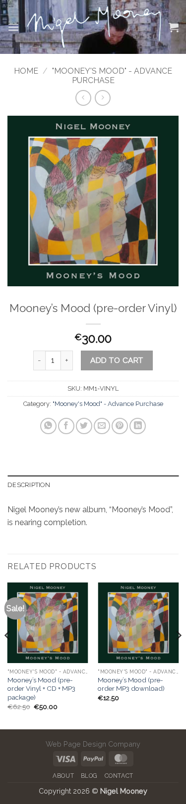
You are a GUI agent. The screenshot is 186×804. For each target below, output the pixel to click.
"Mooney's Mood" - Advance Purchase (112, 75)
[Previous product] (102, 97)
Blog (89, 775)
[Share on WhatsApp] (48, 426)
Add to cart (116, 360)
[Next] (178, 654)
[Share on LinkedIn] (137, 426)
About (63, 775)
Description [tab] (28, 485)
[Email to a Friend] (102, 426)
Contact (119, 775)
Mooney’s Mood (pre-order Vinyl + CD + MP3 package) (41, 688)
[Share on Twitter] (84, 426)
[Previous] (8, 654)
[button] (13, 27)
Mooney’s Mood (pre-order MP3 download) (131, 684)
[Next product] (83, 97)
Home (26, 71)
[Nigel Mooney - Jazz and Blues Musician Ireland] (94, 27)
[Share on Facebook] (66, 426)
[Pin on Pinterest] (120, 426)
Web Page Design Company (93, 744)
